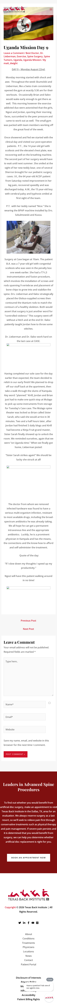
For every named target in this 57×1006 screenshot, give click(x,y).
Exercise (21, 56)
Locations (28, 951)
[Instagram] (37, 922)
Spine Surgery (35, 56)
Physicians (28, 947)
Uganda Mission (32, 60)
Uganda (17, 60)
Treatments (28, 942)
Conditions (28, 938)
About (28, 934)
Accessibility (28, 995)
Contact (28, 960)
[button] (28, 858)
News (28, 955)
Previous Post (28, 620)
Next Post (28, 629)
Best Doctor (32, 53)
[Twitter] (19, 922)
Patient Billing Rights (28, 999)
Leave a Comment (14, 53)
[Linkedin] (24, 922)
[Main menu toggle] (51, 9)
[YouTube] (33, 922)
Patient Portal (28, 964)
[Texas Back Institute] (14, 9)
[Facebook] (28, 922)
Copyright (10, 907)
